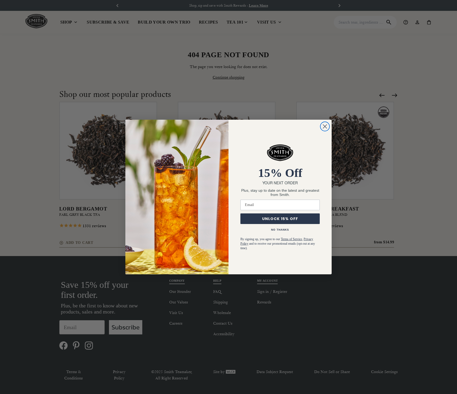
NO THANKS (280, 229)
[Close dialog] (325, 126)
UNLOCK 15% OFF (280, 218)
